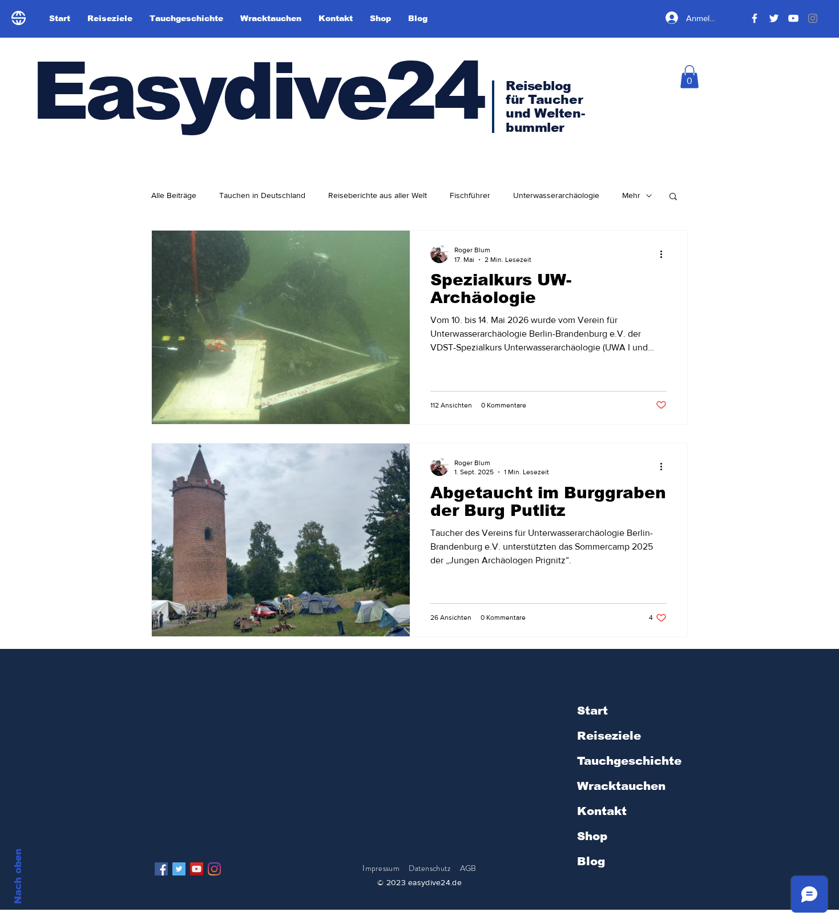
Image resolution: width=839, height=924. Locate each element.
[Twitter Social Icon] (178, 868)
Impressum (381, 868)
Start (592, 710)
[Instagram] (214, 868)
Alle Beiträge (173, 195)
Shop (592, 836)
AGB (468, 868)
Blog (591, 861)
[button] (689, 76)
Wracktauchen (621, 786)
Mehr (631, 195)
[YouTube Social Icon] (196, 868)
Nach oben (18, 876)
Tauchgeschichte (629, 760)
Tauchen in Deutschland (262, 195)
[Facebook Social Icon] (161, 868)
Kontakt (602, 811)
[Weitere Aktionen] (665, 254)
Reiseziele (609, 735)
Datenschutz (430, 868)
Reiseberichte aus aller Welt (377, 195)
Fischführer (470, 195)
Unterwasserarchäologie (556, 195)
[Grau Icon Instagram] (812, 18)
